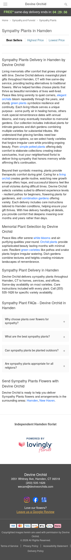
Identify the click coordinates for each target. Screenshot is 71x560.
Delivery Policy (36, 551)
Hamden (32, 400)
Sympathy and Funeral (23, 20)
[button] (62, 551)
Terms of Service (9, 546)
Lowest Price (57, 40)
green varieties (30, 249)
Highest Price (35, 40)
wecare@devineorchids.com (35, 486)
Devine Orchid (35, 4)
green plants (19, 103)
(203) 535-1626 (35, 483)
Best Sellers (14, 40)
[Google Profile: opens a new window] (44, 499)
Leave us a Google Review (35, 512)
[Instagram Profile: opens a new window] (27, 499)
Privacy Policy (30, 546)
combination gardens (35, 198)
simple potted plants (32, 146)
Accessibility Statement (55, 546)
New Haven (47, 400)
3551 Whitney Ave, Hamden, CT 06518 (35, 479)
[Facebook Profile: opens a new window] (35, 499)
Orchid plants (48, 242)
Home (5, 20)
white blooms (42, 238)
